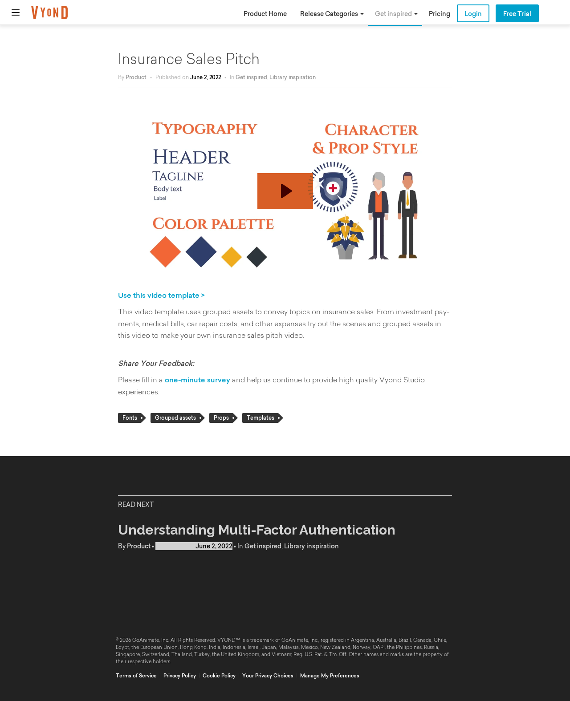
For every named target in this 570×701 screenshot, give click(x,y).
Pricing (439, 14)
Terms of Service (136, 676)
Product (136, 77)
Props (221, 417)
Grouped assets (175, 417)
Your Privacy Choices (267, 676)
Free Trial (517, 14)
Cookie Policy (219, 676)
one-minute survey (197, 379)
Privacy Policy (179, 676)
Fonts (129, 417)
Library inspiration (292, 77)
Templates (260, 417)
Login (473, 14)
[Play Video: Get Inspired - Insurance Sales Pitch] (285, 191)
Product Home (265, 14)
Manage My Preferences (329, 676)
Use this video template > (161, 295)
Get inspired (393, 14)
